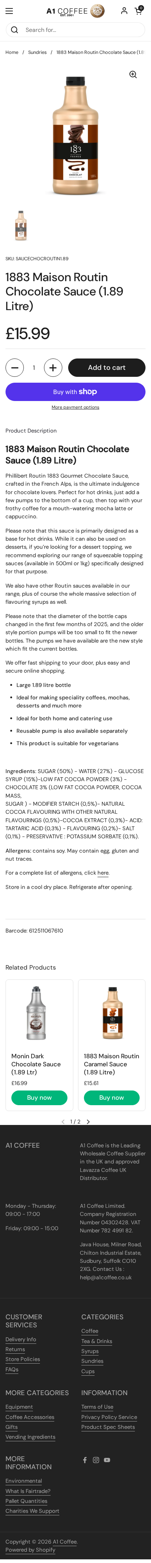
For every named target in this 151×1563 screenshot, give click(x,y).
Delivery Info (20, 1339)
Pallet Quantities (26, 1501)
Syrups (90, 1351)
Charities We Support (32, 1511)
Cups (88, 1371)
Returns (15, 1349)
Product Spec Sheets (108, 1427)
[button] (138, 11)
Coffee (89, 1331)
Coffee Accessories (29, 1417)
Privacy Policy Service (109, 1417)
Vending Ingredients (30, 1437)
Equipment (19, 1407)
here (102, 872)
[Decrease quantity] (14, 367)
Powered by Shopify (30, 1549)
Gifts (11, 1427)
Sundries (37, 52)
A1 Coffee (65, 1541)
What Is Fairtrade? (28, 1491)
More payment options (75, 407)
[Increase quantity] (53, 367)
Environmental (23, 1481)
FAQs (11, 1369)
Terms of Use (97, 1407)
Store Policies (22, 1359)
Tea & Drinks (96, 1341)
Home (11, 52)
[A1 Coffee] (75, 11)
